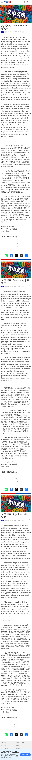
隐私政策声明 (4, 748)
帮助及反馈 (19, 745)
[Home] (8, 2)
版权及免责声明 (20, 742)
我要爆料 (18, 748)
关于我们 (3, 745)
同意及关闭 (25, 754)
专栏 (3, 32)
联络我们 (3, 742)
